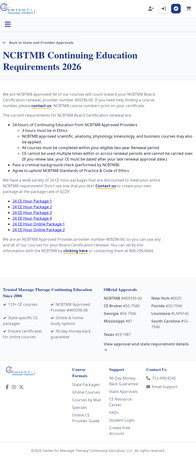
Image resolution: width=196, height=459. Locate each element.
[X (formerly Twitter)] (21, 387)
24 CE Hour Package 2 (32, 206)
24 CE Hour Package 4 (32, 218)
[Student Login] (163, 8)
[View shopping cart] (188, 9)
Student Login (122, 420)
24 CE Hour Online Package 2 (38, 229)
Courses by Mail (86, 399)
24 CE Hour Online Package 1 (38, 224)
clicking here (75, 250)
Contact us (105, 185)
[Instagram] (14, 387)
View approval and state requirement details (146, 346)
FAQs (114, 412)
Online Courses (86, 392)
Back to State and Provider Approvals (40, 42)
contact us (41, 105)
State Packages (86, 384)
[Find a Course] (176, 8)
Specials (79, 407)
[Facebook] (7, 387)
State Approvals (123, 391)
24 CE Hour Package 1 (32, 201)
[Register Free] (151, 8)
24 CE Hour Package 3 (32, 212)
